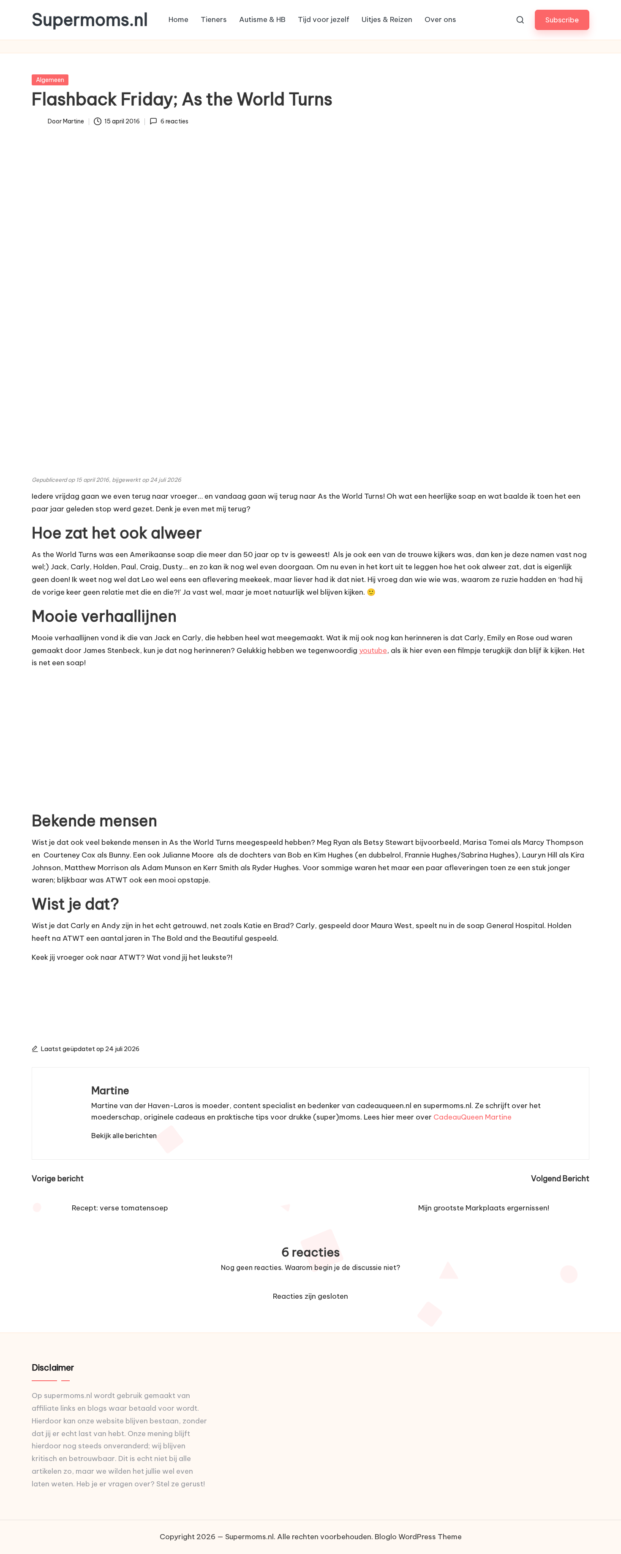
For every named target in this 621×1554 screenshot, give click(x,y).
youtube (373, 650)
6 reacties (174, 121)
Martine (110, 1090)
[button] (562, 20)
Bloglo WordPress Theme (418, 1536)
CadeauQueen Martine (472, 1117)
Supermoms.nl (90, 20)
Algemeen (50, 80)
